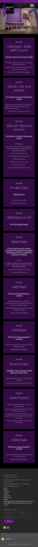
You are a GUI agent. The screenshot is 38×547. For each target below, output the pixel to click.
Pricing (6, 494)
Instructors (7, 495)
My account (27, 1)
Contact (6, 505)
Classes (6, 490)
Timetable (7, 492)
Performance (7, 497)
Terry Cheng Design (24, 544)
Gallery (6, 499)
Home (5, 488)
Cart (34, 1)
